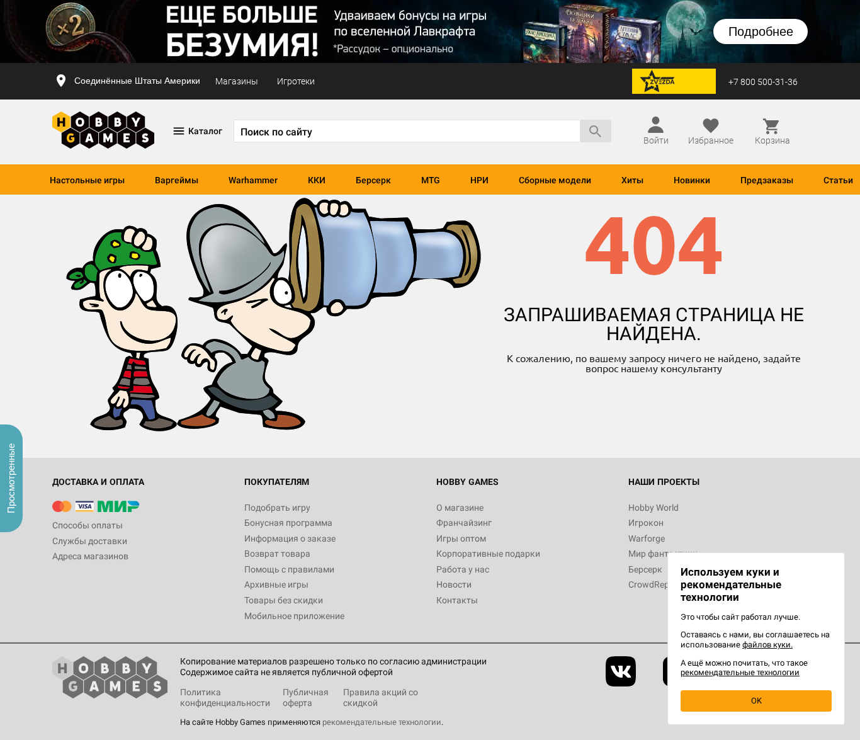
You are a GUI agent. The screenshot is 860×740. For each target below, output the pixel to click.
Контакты (457, 600)
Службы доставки (89, 541)
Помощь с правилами (289, 569)
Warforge (646, 538)
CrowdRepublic (657, 584)
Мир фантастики (663, 554)
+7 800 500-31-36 (763, 82)
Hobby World (653, 508)
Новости (454, 584)
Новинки (692, 180)
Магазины (236, 81)
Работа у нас (462, 569)
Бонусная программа (288, 523)
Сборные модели (555, 180)
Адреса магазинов (90, 556)
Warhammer (253, 180)
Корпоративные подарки (488, 554)
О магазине (460, 508)
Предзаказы (766, 180)
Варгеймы (176, 180)
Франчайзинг (464, 523)
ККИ (316, 180)
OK (756, 700)
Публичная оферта (306, 697)
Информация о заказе (290, 538)
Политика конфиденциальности (225, 697)
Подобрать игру (277, 508)
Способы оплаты (87, 525)
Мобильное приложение (294, 616)
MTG (430, 180)
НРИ (479, 180)
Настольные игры (87, 180)
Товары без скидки (283, 600)
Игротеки (296, 81)
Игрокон (646, 523)
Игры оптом (461, 538)
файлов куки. (767, 644)
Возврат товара (277, 554)
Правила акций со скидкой (380, 697)
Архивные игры (276, 584)
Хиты (632, 180)
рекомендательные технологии (381, 722)
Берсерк (373, 180)
